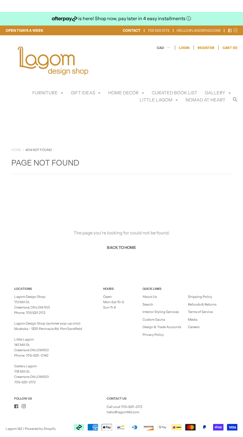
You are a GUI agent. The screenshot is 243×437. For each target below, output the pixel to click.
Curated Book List (174, 93)
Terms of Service (200, 312)
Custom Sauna (154, 319)
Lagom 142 (14, 429)
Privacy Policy (153, 335)
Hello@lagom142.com (198, 30)
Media (192, 319)
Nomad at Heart (206, 100)
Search (148, 304)
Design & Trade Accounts (162, 327)
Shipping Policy (200, 297)
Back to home (121, 247)
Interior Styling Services (161, 312)
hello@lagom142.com (123, 412)
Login (184, 48)
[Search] (235, 102)
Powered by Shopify (40, 429)
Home (16, 150)
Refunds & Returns (202, 304)
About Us (150, 297)
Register (206, 48)
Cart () (230, 48)
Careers (193, 327)
